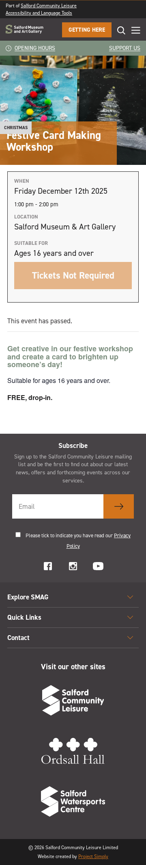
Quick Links (24, 617)
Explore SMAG (27, 597)
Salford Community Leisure (49, 5)
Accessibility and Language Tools (39, 13)
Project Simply (93, 856)
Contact (18, 637)
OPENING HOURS (35, 48)
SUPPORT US (124, 48)
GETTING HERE (87, 30)
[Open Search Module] (118, 30)
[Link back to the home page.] (24, 30)
